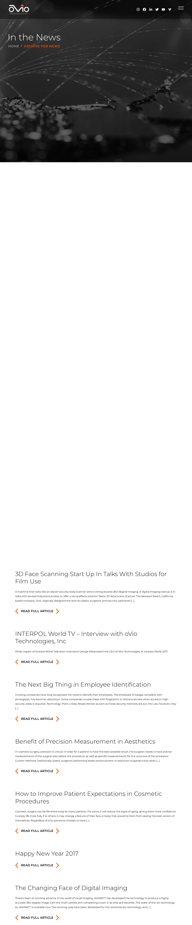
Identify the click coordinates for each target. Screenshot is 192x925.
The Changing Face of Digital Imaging (71, 888)
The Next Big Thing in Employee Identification (83, 684)
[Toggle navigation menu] (181, 8)
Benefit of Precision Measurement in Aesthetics (85, 741)
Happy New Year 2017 (46, 853)
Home (13, 46)
